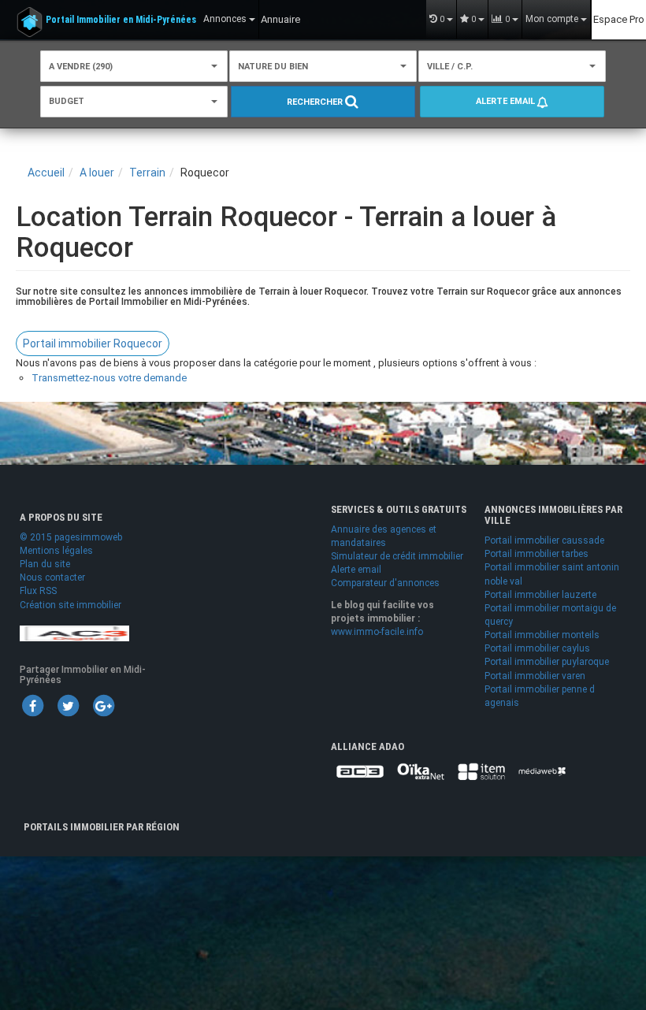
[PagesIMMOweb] (74, 632)
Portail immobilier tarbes (536, 553)
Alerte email (506, 101)
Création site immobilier (70, 605)
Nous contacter (52, 577)
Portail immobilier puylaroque (546, 661)
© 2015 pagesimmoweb (71, 537)
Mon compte (553, 18)
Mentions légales (56, 550)
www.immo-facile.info (377, 631)
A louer (97, 172)
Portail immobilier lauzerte (540, 594)
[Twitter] (67, 705)
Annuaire (280, 19)
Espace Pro (618, 19)
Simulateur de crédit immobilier (397, 556)
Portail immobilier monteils (542, 635)
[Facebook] (32, 705)
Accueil (46, 172)
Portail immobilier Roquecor (92, 343)
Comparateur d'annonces (385, 583)
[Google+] (103, 705)
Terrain (147, 172)
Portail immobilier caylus (537, 648)
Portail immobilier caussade (544, 540)
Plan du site (45, 564)
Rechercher (316, 102)
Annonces (226, 18)
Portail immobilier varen (534, 675)
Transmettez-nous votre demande (109, 378)
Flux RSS (38, 590)
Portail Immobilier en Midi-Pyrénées (121, 19)
